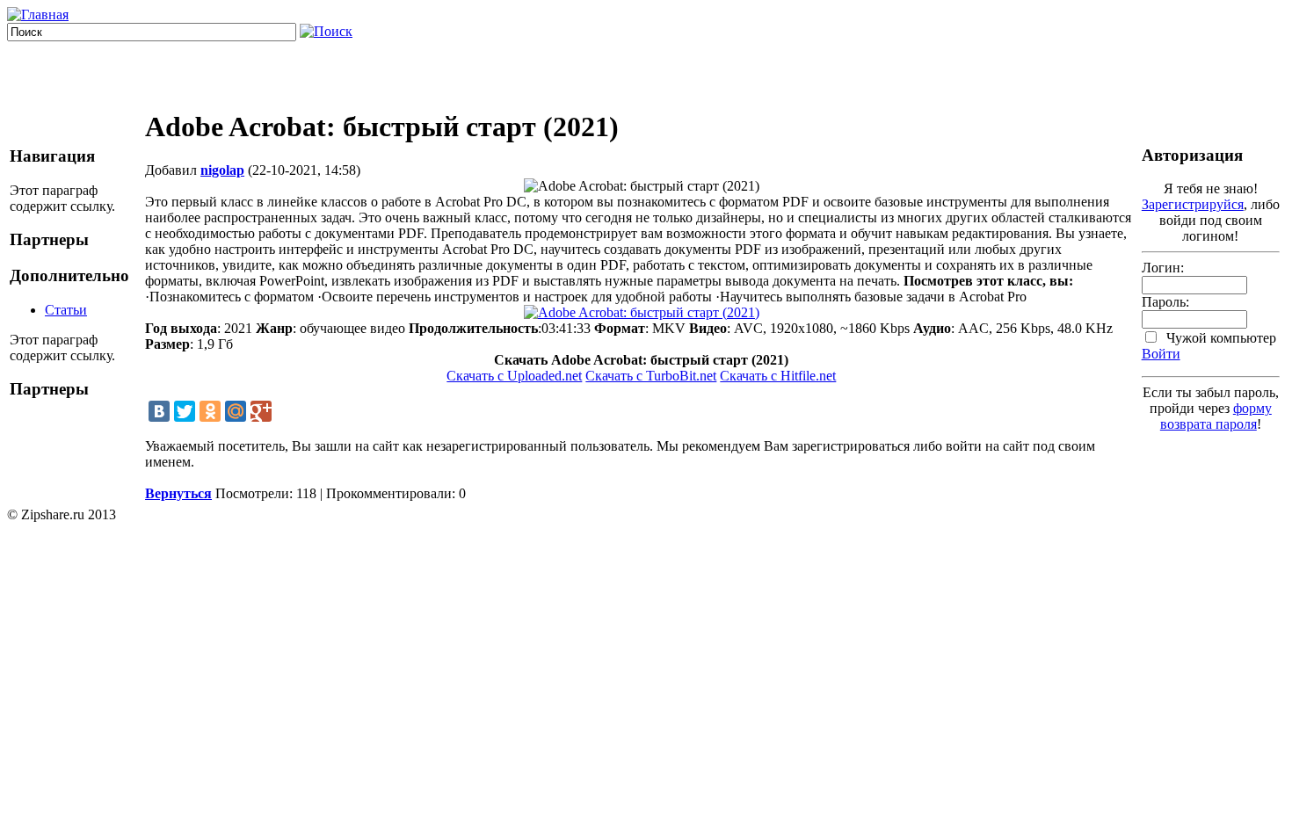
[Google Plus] (261, 411)
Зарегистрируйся (1193, 204)
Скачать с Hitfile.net (778, 375)
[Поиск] (326, 31)
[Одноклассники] (210, 411)
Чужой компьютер (1219, 337)
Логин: (1163, 267)
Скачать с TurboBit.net (650, 375)
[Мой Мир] (235, 411)
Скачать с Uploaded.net (514, 375)
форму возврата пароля (1216, 416)
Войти (1161, 353)
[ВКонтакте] (159, 411)
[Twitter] (184, 411)
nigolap (222, 170)
